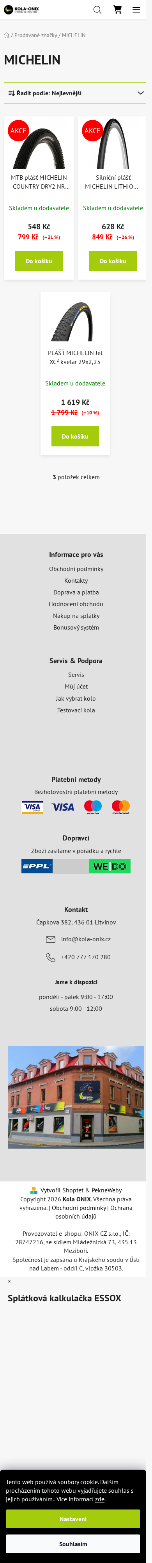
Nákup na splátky (76, 615)
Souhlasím (73, 1544)
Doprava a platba (76, 592)
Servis (76, 674)
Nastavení (73, 1519)
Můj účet (76, 686)
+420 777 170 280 (86, 957)
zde (99, 1499)
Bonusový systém (76, 627)
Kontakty (76, 580)
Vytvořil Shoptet (62, 1190)
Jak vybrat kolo (76, 698)
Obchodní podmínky (76, 569)
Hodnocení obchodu (76, 604)
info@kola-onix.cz (86, 939)
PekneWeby (107, 1190)
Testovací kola (76, 710)
